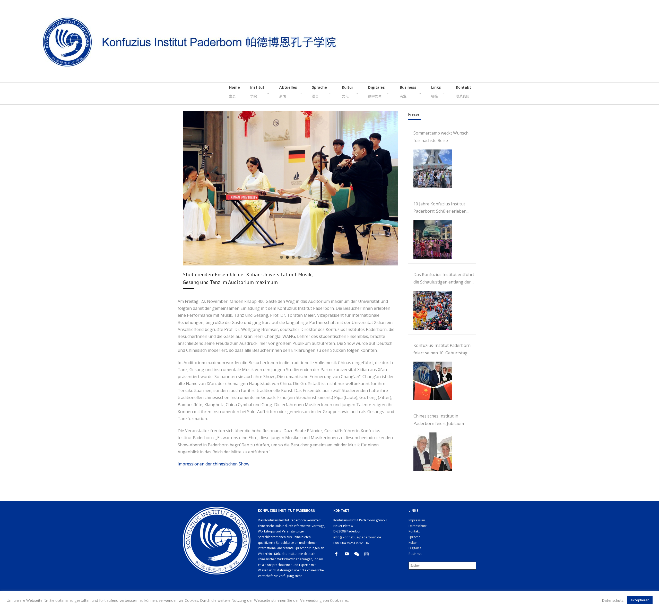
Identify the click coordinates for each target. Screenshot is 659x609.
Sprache (414, 537)
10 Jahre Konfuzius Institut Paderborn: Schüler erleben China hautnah (439, 208)
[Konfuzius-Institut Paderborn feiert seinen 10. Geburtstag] (430, 381)
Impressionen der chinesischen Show (213, 464)
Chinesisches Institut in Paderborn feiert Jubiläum (438, 419)
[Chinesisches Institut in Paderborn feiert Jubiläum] (430, 452)
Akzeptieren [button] (639, 600)
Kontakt (414, 531)
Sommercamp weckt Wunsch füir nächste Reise (441, 136)
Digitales (415, 548)
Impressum (417, 520)
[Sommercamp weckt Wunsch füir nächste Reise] (430, 169)
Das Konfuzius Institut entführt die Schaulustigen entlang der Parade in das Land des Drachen (444, 279)
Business (415, 554)
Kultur (413, 542)
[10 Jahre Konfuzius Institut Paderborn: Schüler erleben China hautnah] (430, 239)
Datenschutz (418, 526)
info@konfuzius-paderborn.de (357, 537)
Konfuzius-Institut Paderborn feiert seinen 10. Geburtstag (442, 349)
